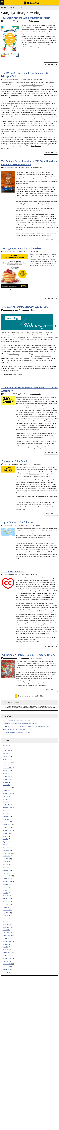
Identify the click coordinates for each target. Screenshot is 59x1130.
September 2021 (7, 768)
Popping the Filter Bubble (14, 461)
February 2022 (7, 756)
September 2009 (7, 967)
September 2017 (7, 830)
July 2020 (5, 782)
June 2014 (5, 918)
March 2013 (6, 950)
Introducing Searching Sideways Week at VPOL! (25, 306)
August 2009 (6, 970)
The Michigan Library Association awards (39, 233)
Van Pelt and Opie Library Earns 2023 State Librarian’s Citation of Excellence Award (26, 726)
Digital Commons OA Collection (17, 522)
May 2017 (5, 842)
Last (41, 696)
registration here (14, 354)
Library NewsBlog (34, 21)
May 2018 (5, 810)
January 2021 (6, 773)
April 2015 (5, 893)
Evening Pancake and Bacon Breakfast (21, 248)
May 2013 (5, 944)
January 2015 (6, 901)
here (17, 558)
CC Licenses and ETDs (12, 571)
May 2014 (5, 921)
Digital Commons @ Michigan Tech (32, 85)
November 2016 (7, 853)
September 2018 (7, 807)
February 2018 (7, 816)
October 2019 (6, 790)
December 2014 (7, 904)
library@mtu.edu (36, 146)
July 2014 (5, 916)
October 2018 (6, 805)
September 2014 (7, 910)
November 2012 (7, 952)
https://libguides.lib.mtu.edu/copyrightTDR (36, 634)
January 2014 (6, 930)
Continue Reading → (51, 64)
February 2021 (7, 771)
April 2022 (5, 753)
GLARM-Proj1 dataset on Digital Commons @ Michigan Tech (20, 723)
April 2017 (5, 844)
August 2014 (6, 913)
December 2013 (7, 933)
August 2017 (6, 833)
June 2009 (5, 972)
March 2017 (6, 847)
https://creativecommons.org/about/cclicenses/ (38, 627)
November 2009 (7, 964)
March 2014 (6, 924)
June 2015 (5, 887)
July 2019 (5, 796)
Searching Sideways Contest (43, 356)
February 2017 (7, 850)
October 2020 (6, 776)
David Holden (23, 20)
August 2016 (6, 859)
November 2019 (7, 788)
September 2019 (7, 793)
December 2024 (7, 748)
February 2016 (7, 870)
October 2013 (6, 938)
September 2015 (7, 881)
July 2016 (5, 861)
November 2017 (7, 825)
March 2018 (6, 813)
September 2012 (7, 958)
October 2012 (6, 955)
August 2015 (6, 884)
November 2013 (7, 935)
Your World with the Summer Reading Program (25, 17)
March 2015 (6, 896)
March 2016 (6, 867)
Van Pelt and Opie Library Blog (11, 7)
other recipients (30, 235)
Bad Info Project (34, 474)
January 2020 (6, 785)
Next (36, 696)
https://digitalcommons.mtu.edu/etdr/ (27, 642)
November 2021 (7, 762)
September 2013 (7, 941)
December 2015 (7, 873)
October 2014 (6, 907)
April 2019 (5, 799)
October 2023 (6, 751)
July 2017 (5, 836)
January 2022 (6, 759)
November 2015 (7, 876)
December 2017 (7, 822)
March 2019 (6, 802)
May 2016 (5, 864)
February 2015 (7, 898)
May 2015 (5, 890)
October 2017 (6, 827)
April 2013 (5, 947)
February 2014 (7, 927)
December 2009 (7, 961)
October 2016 (6, 856)
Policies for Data (17, 144)
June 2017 (5, 839)
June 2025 (5, 745)
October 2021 (6, 765)
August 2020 (6, 779)
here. (39, 129)
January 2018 (6, 819)
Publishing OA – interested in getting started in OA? (28, 654)
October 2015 (6, 879)
